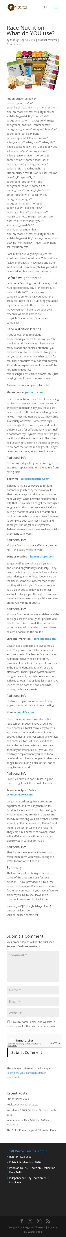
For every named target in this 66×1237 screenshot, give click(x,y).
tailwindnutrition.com (35, 478)
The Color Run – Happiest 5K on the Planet (32, 1130)
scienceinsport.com (20, 794)
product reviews (47, 40)
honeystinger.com (42, 556)
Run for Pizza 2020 (18, 1099)
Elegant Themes (34, 1227)
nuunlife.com (25, 712)
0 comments (14, 44)
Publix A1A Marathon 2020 (22, 1104)
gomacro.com (33, 392)
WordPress (35, 1232)
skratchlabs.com (45, 638)
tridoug (14, 40)
